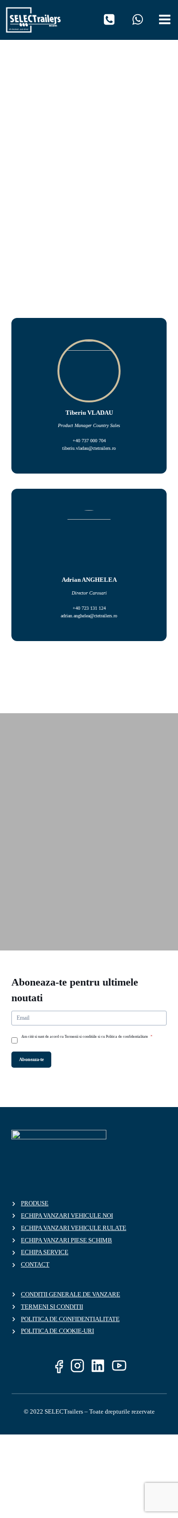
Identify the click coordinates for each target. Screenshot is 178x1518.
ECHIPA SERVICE (44, 1252)
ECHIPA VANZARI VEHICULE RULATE (73, 1227)
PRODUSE (34, 1203)
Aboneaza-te (31, 1059)
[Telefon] (109, 19)
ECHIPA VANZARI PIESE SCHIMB (66, 1240)
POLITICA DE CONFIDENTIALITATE (70, 1318)
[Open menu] (166, 17)
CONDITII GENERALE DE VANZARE (70, 1294)
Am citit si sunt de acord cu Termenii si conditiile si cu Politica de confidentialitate (86, 1036)
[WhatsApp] (137, 19)
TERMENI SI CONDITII (52, 1306)
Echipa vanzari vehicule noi (67, 1215)
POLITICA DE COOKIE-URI (57, 1330)
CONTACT (35, 1264)
